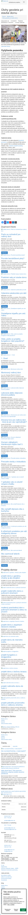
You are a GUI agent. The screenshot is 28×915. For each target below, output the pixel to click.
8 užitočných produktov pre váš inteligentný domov (14, 532)
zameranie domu (7, 793)
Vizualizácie (4, 880)
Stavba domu (4, 719)
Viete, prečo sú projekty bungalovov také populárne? (12, 339)
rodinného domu (5, 46)
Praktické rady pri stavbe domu (14, 277)
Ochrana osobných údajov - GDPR (9, 868)
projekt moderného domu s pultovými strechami (12, 591)
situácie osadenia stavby (16, 146)
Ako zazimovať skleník (10, 553)
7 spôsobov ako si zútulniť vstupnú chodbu (11, 482)
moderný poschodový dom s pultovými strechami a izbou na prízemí (14, 609)
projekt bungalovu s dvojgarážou (9, 655)
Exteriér (3, 722)
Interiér (3, 720)
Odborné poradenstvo (6, 877)
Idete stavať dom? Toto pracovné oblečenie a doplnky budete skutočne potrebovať (12, 772)
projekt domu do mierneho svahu (12, 640)
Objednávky (4, 867)
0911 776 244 (7, 825)
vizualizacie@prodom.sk (10, 829)
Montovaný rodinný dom (11, 372)
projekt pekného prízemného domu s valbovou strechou (12, 703)
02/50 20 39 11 (8, 845)
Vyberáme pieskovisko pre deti (13, 293)
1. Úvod (4, 358)
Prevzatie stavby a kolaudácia (13, 461)
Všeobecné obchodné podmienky (9, 870)
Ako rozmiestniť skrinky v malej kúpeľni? (13, 751)
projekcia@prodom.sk (9, 820)
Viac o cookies (10, 904)
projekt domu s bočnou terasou (14, 671)
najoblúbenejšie (6, 746)
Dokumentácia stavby (6, 723)
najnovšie (15, 746)
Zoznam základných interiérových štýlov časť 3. (12, 443)
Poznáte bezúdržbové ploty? (12, 258)
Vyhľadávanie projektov (14, 2)
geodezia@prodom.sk (9, 828)
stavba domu (8, 791)
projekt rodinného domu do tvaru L (12, 687)
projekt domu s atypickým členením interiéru (11, 625)
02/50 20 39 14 (8, 816)
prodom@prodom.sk (9, 849)
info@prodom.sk (8, 851)
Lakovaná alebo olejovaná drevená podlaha (11, 393)
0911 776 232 (7, 817)
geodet (3, 791)
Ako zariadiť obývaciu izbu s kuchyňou (12, 509)
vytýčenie (17, 791)
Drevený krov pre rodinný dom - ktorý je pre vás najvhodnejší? (14, 420)
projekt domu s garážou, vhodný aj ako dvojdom (11, 576)
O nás (2, 865)
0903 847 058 (7, 847)
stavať (13, 791)
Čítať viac (4, 252)
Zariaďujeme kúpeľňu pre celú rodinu (13, 314)
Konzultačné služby (6, 875)
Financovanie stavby (6, 878)
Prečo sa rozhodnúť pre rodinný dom (10, 235)
